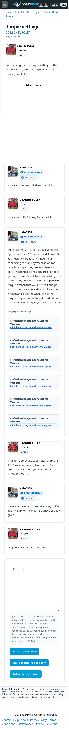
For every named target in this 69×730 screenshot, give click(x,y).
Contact (6, 720)
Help (16, 720)
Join (64, 4)
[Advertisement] (34, 122)
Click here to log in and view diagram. (31, 327)
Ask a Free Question (26, 674)
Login (55, 4)
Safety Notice (25, 724)
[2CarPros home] (28, 4)
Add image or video (24, 651)
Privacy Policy (38, 720)
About (24, 720)
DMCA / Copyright (46, 724)
